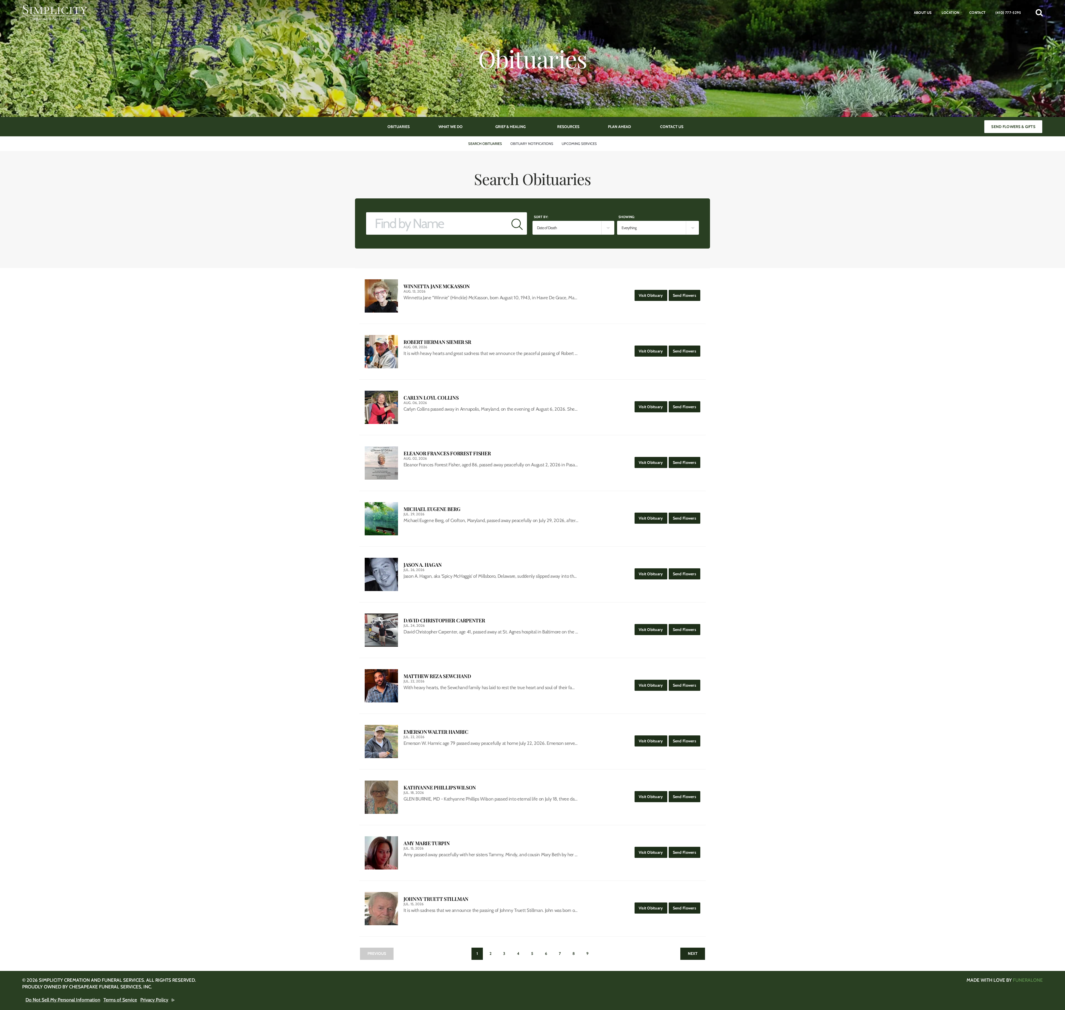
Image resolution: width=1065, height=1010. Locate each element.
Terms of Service (120, 1000)
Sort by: (541, 217)
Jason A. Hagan (423, 565)
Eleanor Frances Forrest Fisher (447, 453)
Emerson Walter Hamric (436, 732)
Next (693, 953)
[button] (1039, 12)
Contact (977, 12)
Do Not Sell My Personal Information (63, 1000)
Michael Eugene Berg (432, 509)
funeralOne (1028, 980)
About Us (923, 12)
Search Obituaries (485, 143)
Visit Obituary (653, 295)
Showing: (626, 217)
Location (951, 12)
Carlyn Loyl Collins (431, 398)
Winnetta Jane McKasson (437, 286)
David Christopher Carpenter (444, 620)
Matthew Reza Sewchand (437, 676)
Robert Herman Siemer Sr (437, 342)
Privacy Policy (154, 1000)
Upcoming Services (579, 143)
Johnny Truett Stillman (436, 899)
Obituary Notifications (531, 143)
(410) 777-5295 (1008, 12)
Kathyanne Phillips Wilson (440, 788)
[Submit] (517, 223)
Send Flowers (686, 295)
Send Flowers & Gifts (1013, 126)
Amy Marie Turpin (427, 843)
